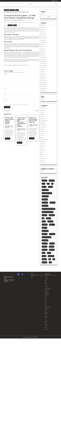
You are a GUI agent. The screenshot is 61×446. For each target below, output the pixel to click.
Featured (43, 131)
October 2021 (44, 63)
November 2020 (44, 84)
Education (43, 122)
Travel (43, 160)
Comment (5, 74)
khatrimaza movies (45, 240)
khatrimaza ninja (44, 243)
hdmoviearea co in (45, 205)
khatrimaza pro (51, 246)
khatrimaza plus (44, 246)
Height (43, 218)
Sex (42, 152)
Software (43, 154)
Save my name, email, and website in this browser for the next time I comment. (16, 104)
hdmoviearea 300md (45, 196)
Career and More (51, 180)
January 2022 (44, 59)
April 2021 (43, 73)
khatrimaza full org (45, 230)
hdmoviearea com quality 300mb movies (48, 208)
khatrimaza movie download (46, 237)
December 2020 (44, 82)
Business (10, 2)
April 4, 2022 (33, 124)
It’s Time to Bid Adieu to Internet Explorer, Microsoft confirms (9, 120)
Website (5, 99)
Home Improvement (45, 139)
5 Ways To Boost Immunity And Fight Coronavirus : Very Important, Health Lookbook (21, 122)
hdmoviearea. (50, 186)
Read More (8, 139)
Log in (43, 99)
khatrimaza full (44, 227)
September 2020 (44, 88)
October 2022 (44, 40)
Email (5, 94)
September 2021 (44, 65)
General (14, 5)
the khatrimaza (44, 262)
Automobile (43, 110)
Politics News (47, 317)
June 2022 (43, 48)
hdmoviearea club (45, 202)
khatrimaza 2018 (44, 224)
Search (53, 4)
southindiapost (30, 4)
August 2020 (44, 90)
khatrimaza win (51, 249)
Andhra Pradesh (44, 180)
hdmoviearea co (52, 202)
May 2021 (43, 71)
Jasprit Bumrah (48, 218)
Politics (46, 315)
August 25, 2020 (7, 20)
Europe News (47, 294)
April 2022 (43, 52)
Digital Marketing (44, 120)
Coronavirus (6, 2)
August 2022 (44, 44)
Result (50, 259)
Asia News (43, 108)
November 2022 (44, 38)
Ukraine (50, 262)
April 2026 (43, 27)
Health (43, 137)
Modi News (46, 313)
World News (6, 5)
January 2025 (44, 29)
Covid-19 (43, 183)
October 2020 (44, 86)
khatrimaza (44, 221)
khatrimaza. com (50, 221)
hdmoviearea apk (45, 199)
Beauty (43, 112)
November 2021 (44, 61)
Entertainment (47, 292)
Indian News (44, 141)
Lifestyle (14, 2)
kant (13, 20)
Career (43, 116)
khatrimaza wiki (44, 249)
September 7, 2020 (9, 125)
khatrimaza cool (52, 224)
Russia (54, 259)
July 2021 (43, 67)
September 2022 (44, 42)
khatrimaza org (52, 243)
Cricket (48, 183)
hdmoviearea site (51, 215)
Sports (43, 156)
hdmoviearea (44, 186)
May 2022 (43, 50)
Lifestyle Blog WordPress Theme (28, 337)
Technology (18, 2)
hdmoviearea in (44, 215)
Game (10, 5)
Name (5, 88)
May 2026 (43, 25)
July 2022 (43, 46)
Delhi (52, 183)
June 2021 (43, 69)
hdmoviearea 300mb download (47, 193)
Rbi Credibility (44, 259)
